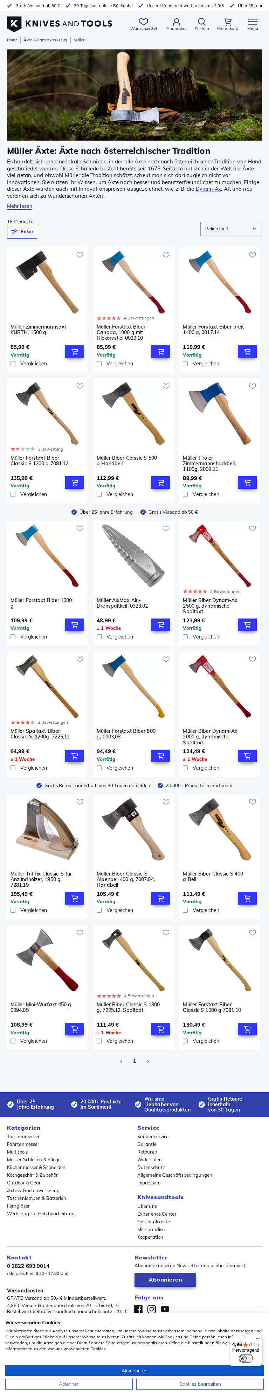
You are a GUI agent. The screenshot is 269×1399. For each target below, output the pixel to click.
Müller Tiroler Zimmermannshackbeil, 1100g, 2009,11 (209, 463)
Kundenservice (152, 1136)
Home (12, 40)
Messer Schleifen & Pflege (34, 1159)
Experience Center (157, 1214)
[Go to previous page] (121, 1061)
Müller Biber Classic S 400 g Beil (213, 877)
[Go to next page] (147, 1061)
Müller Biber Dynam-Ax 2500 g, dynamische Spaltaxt (210, 605)
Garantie (147, 1144)
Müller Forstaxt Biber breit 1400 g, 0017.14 (213, 330)
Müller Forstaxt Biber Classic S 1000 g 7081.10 (212, 1007)
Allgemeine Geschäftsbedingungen (174, 1175)
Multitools (17, 1152)
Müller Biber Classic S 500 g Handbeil (127, 461)
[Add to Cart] (74, 351)
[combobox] (231, 229)
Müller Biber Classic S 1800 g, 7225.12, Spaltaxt (128, 1007)
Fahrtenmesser (23, 1144)
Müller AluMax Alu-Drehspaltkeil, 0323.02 (122, 603)
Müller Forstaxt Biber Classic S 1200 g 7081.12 (39, 461)
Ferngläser (18, 1206)
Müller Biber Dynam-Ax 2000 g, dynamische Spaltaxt (210, 736)
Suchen (202, 28)
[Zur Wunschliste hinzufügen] (80, 255)
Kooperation (150, 1237)
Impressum (148, 1182)
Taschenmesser (23, 1136)
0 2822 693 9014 (28, 1266)
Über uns (147, 1206)
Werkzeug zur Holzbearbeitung (41, 1213)
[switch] (246, 1358)
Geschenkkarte (153, 1221)
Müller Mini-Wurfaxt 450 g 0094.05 (41, 1007)
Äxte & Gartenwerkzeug (45, 40)
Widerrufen (149, 1159)
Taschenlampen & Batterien (37, 1198)
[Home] (59, 20)
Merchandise (151, 1229)
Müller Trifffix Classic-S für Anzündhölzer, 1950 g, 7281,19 (41, 879)
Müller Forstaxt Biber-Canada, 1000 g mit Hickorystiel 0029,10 (122, 332)
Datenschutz (151, 1167)
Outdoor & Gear (24, 1182)
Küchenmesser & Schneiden (36, 1167)
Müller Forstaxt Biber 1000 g (41, 603)
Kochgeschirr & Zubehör (32, 1175)
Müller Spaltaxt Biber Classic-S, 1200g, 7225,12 (40, 734)
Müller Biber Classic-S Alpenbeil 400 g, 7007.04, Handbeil (126, 879)
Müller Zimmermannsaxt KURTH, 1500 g (38, 330)
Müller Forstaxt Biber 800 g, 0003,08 (126, 734)
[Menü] (258, 1340)
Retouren (147, 1152)
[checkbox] (13, 363)
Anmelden (176, 28)
